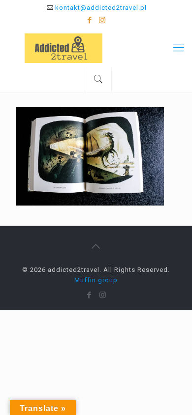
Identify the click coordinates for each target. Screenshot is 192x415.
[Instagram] (102, 20)
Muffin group (96, 280)
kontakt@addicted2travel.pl (101, 7)
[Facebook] (90, 20)
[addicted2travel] (96, 47)
